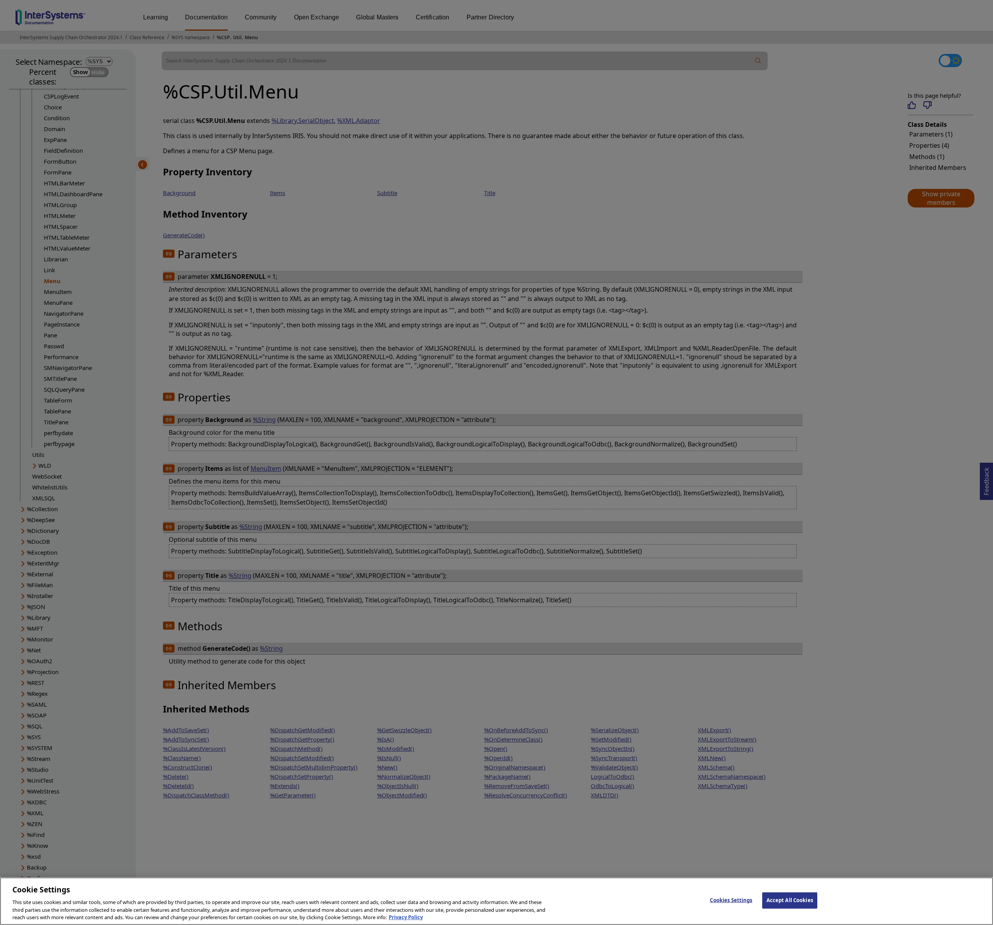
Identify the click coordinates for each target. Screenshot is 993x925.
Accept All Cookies (789, 900)
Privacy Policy (406, 916)
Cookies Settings (731, 900)
